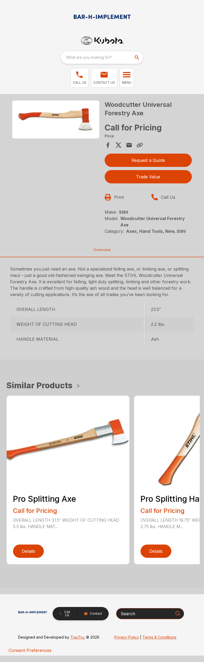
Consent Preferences (30, 650)
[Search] (177, 613)
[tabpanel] (55, 120)
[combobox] (102, 57)
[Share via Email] (129, 145)
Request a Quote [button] (148, 160)
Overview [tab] (102, 249)
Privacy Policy (126, 637)
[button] (79, 78)
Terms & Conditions (159, 637)
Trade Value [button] (148, 176)
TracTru (77, 637)
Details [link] (28, 551)
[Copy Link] (140, 145)
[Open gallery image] (55, 119)
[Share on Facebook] (108, 145)
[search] (137, 57)
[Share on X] (118, 145)
